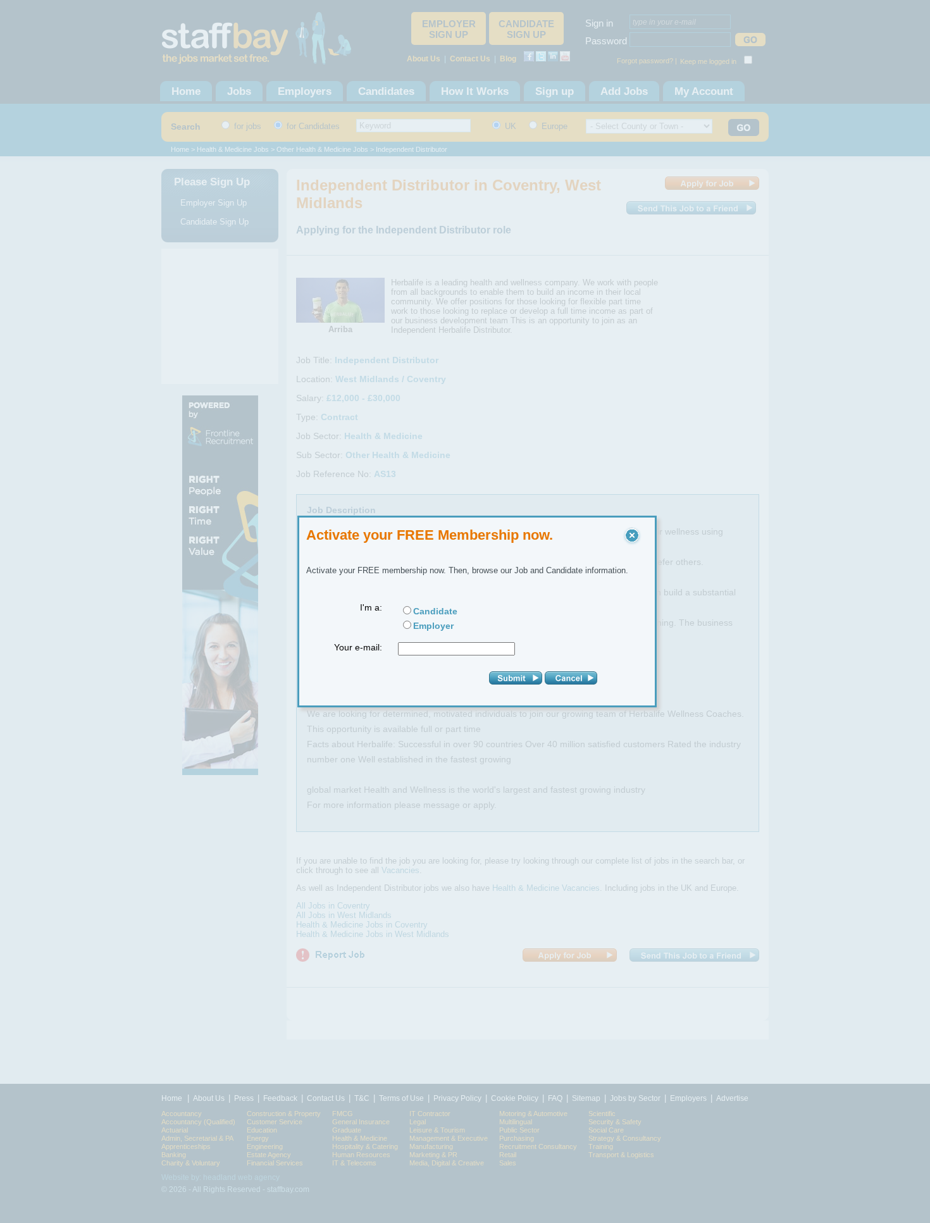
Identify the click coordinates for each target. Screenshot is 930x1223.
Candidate (435, 611)
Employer (433, 626)
